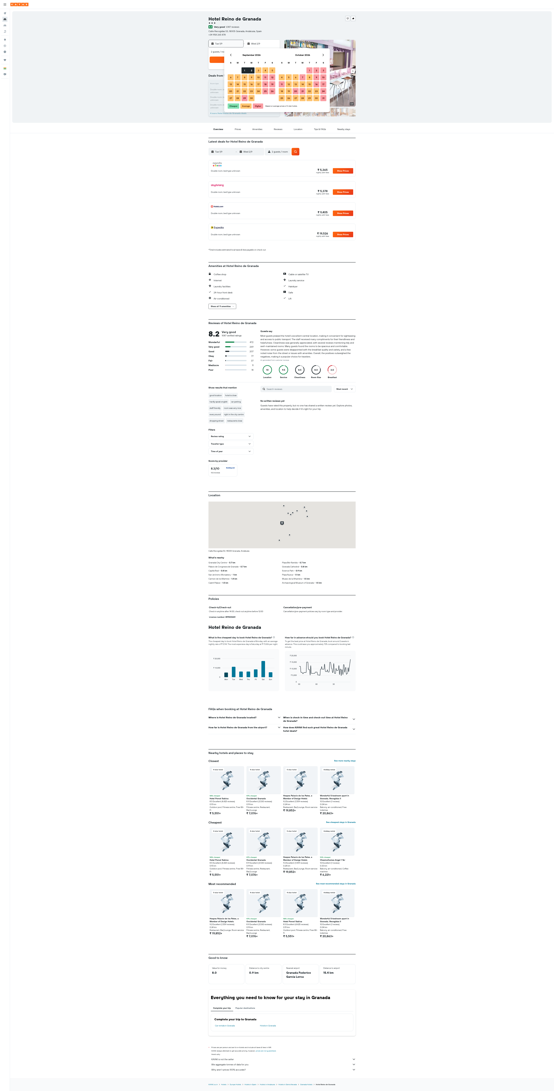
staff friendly (215, 408)
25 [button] (265, 91)
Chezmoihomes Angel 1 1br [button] (332, 860)
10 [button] (258, 77)
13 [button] (231, 84)
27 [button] (231, 98)
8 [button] (244, 77)
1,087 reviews (232, 26)
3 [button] (258, 70)
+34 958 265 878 (217, 34)
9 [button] (251, 77)
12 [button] (272, 77)
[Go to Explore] (5, 40)
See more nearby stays (345, 760)
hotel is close (231, 395)
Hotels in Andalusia (267, 1084)
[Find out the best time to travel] (5, 52)
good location (216, 395)
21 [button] (238, 91)
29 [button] (244, 98)
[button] (5, 4)
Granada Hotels (306, 1084)
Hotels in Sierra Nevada (287, 1084)
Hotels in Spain (250, 1084)
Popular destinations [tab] (245, 1008)
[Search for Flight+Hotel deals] (5, 31)
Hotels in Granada (268, 1025)
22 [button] (244, 91)
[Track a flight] (5, 46)
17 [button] (258, 84)
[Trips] (5, 60)
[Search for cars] (5, 25)
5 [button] (272, 70)
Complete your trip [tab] (222, 1008)
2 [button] (251, 70)
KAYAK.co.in (213, 1084)
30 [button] (251, 98)
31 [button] (323, 98)
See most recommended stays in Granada (336, 883)
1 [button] (244, 70)
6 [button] (230, 77)
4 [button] (265, 70)
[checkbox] (222, 470)
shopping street (217, 420)
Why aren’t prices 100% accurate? (228, 1069)
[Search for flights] (5, 13)
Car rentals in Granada (225, 1025)
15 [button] (245, 84)
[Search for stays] (5, 19)
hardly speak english (219, 401)
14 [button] (238, 84)
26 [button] (272, 91)
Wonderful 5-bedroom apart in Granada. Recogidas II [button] (334, 797)
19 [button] (272, 84)
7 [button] (237, 77)
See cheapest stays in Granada (341, 822)
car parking (236, 401)
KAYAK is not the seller (222, 1059)
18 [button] (265, 84)
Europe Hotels (235, 1084)
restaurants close (234, 420)
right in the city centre (234, 414)
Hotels (223, 1084)
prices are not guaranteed (266, 1051)
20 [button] (230, 91)
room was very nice (232, 408)
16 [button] (251, 84)
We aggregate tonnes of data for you (229, 1064)
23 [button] (251, 91)
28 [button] (237, 98)
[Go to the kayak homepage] (19, 4)
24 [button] (258, 91)
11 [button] (265, 77)
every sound (215, 414)
